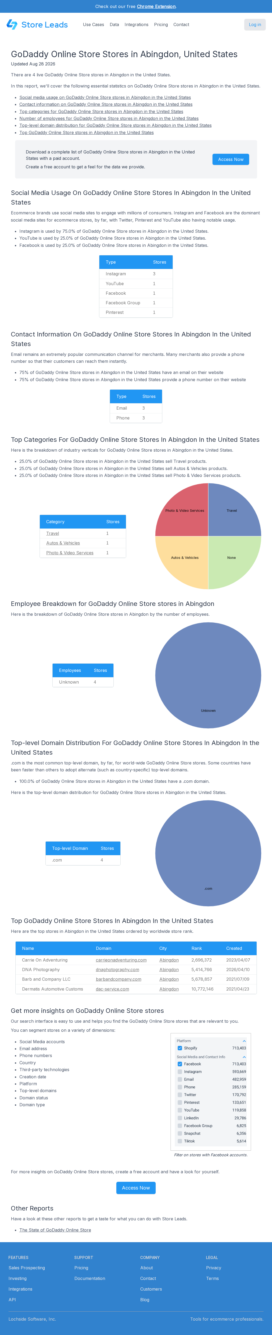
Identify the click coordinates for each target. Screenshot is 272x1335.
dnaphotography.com (117, 969)
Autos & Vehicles (63, 543)
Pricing (161, 24)
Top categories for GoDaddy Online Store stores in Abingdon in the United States (101, 111)
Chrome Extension (156, 6)
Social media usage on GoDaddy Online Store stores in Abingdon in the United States (105, 97)
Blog (144, 1299)
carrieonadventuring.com (121, 960)
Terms (212, 1278)
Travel (52, 533)
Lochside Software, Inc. (32, 1319)
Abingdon (169, 960)
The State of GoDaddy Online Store (55, 1230)
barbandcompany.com (118, 979)
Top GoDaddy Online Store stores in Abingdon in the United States (86, 132)
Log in (255, 24)
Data (114, 24)
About (146, 1267)
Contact (181, 24)
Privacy (213, 1267)
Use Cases (93, 24)
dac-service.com (112, 989)
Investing (17, 1278)
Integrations (136, 24)
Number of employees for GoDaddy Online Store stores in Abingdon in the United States (109, 118)
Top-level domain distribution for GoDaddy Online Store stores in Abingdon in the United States (115, 125)
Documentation (89, 1278)
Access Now (231, 159)
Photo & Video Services (70, 552)
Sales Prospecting (26, 1267)
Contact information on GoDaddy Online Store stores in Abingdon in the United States (106, 104)
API (12, 1299)
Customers (151, 1289)
